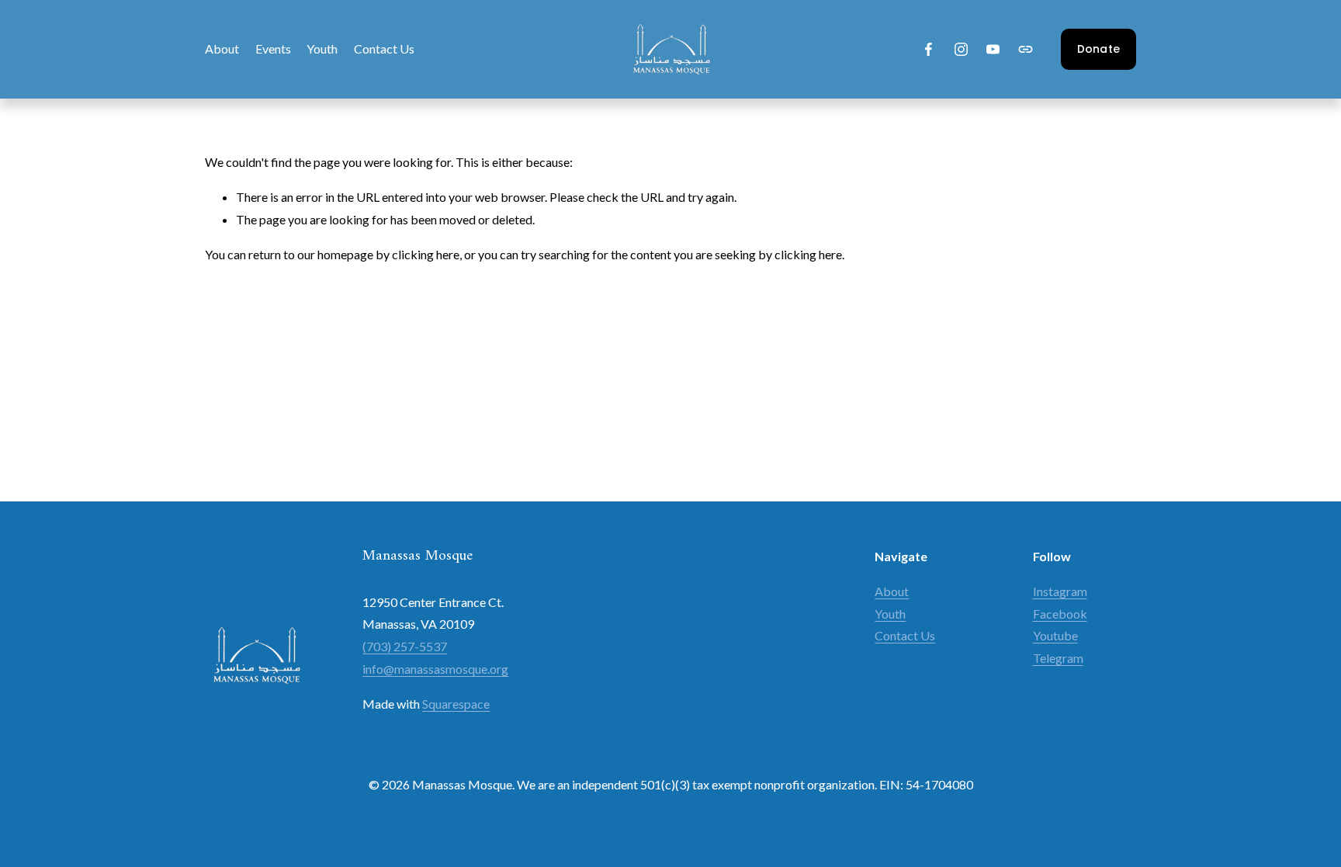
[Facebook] (928, 49)
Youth (322, 48)
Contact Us (384, 48)
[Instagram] (961, 49)
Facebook (1060, 613)
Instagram (1060, 591)
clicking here (425, 254)
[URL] (1025, 49)
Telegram (1058, 657)
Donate (1099, 49)
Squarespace (456, 703)
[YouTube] (993, 49)
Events (273, 48)
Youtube (1055, 635)
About (222, 48)
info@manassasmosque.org (435, 668)
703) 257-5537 (406, 646)
